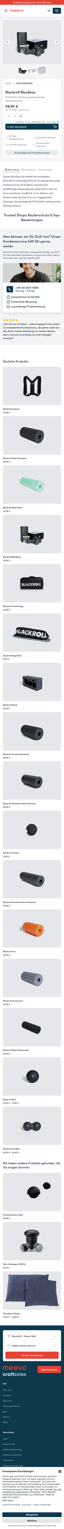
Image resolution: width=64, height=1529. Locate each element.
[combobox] (32, 1336)
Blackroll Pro (9, 951)
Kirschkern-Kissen (11, 1313)
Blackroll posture (11, 408)
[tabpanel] (32, 191)
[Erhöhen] (21, 116)
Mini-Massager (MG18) (14, 1263)
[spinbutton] (14, 116)
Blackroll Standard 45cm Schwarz (19, 902)
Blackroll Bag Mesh (12, 655)
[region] (32, 42)
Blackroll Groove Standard (16, 754)
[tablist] (32, 169)
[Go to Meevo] (17, 11)
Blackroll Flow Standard (14, 458)
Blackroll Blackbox (12, 556)
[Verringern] (9, 116)
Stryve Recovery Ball (13, 1214)
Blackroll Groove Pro (13, 1000)
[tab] (12, 169)
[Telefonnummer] (10, 289)
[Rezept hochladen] (57, 11)
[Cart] (48, 10)
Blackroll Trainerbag (13, 606)
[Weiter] (56, 42)
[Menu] (6, 11)
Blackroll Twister (11, 852)
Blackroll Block (10, 704)
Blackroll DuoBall (11, 1148)
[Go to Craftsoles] (14, 1374)
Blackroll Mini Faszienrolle (16, 1049)
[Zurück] (7, 42)
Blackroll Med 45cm (12, 507)
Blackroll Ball (9, 1099)
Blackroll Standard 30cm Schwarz (19, 803)
